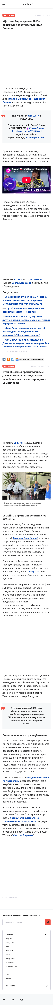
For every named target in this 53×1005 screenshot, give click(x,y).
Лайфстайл (10, 958)
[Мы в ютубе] (21, 999)
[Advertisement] (26, 59)
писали (17, 279)
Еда (7, 970)
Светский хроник (23, 835)
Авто (7, 954)
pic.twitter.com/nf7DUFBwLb (26, 131)
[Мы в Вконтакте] (3, 999)
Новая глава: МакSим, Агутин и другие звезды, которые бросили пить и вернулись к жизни (26, 320)
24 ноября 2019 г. (35, 137)
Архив (8, 978)
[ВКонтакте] (4, 359)
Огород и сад (11, 966)
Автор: (14, 352)
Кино (8, 974)
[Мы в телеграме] (12, 999)
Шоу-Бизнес (9, 15)
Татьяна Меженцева (19, 98)
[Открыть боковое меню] (3, 4)
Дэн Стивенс (34, 279)
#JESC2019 (33, 115)
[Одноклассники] (8, 359)
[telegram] (12, 359)
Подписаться (48, 922)
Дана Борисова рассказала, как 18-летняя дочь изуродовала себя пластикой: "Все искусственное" (23, 331)
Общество (10, 942)
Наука (8, 946)
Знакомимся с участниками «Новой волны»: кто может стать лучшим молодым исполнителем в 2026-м (24, 300)
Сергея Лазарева (21, 282)
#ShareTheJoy (36, 128)
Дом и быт (10, 950)
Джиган (18, 442)
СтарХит (34, 571)
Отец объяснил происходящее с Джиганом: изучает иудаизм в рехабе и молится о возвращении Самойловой (25, 343)
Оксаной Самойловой (25, 538)
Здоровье (10, 962)
